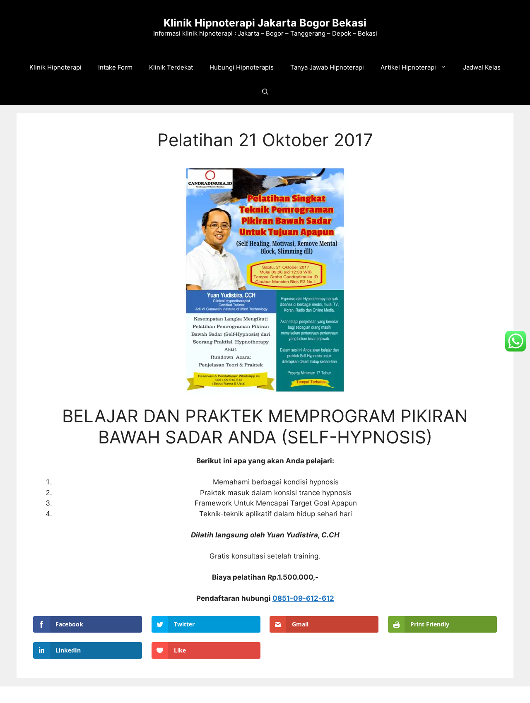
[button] (265, 92)
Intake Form (115, 67)
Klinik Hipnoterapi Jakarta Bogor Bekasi (265, 23)
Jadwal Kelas (482, 67)
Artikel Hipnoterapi (408, 67)
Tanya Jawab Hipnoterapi (327, 67)
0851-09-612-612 (303, 598)
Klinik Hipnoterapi (55, 67)
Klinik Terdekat (171, 67)
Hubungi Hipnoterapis (242, 67)
